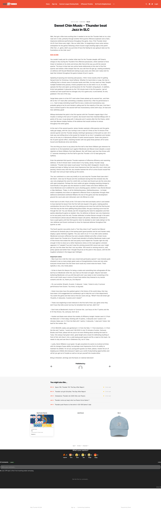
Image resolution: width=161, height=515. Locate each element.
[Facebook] (149, 4)
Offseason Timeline (87, 4)
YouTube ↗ (79, 445)
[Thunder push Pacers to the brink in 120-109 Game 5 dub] (80, 404)
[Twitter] (152, 4)
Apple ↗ (74, 445)
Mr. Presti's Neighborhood (103, 4)
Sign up (73, 507)
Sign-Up (54, 4)
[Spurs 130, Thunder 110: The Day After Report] (80, 387)
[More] (114, 4)
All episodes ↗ (85, 445)
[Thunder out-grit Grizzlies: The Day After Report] (80, 391)
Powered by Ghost (126, 507)
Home (48, 4)
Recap (88, 21)
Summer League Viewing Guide (69, 4)
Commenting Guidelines (83, 507)
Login (156, 4)
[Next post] (110, 366)
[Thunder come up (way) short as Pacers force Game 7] (80, 400)
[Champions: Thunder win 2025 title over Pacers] (80, 396)
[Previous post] (51, 366)
